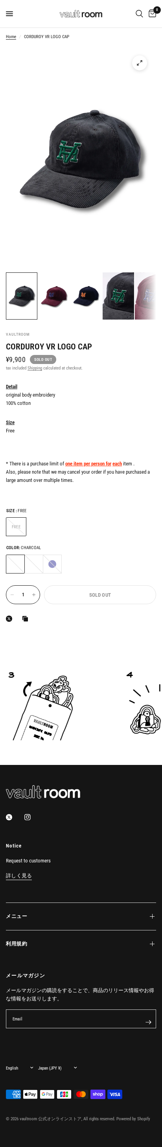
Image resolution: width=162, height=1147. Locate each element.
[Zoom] (139, 62)
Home (11, 36)
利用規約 (17, 944)
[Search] (139, 14)
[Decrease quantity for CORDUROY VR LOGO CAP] (12, 595)
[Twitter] (14, 817)
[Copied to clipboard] (26, 618)
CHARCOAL (15, 564)
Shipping (35, 368)
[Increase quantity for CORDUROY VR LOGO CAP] (34, 595)
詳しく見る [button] (19, 876)
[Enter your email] (148, 1022)
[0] (151, 14)
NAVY (52, 564)
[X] (10, 618)
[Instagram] (33, 817)
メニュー (17, 916)
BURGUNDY (33, 564)
